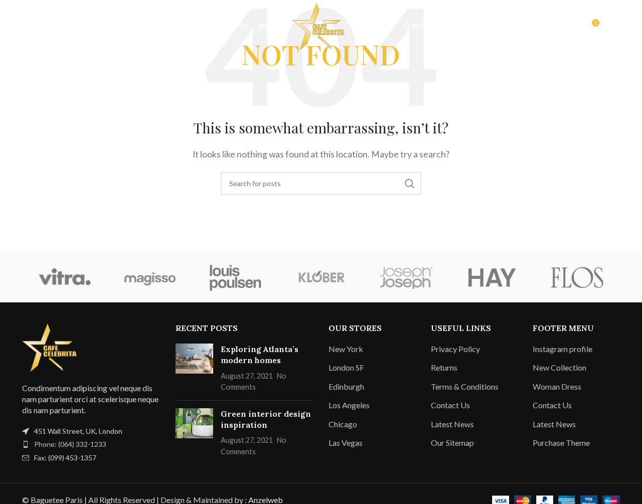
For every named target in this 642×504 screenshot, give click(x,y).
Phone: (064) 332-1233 (70, 444)
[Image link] (52, 346)
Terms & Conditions (465, 386)
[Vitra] (64, 277)
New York (346, 349)
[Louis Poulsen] (235, 277)
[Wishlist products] (47, 27)
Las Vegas (346, 442)
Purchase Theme (561, 442)
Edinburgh (346, 386)
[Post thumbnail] (194, 368)
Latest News (452, 424)
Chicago (343, 424)
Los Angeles (349, 405)
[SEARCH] (409, 183)
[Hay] (491, 277)
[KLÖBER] (321, 277)
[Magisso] (150, 277)
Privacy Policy (455, 349)
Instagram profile (562, 349)
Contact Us (450, 405)
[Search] (27, 27)
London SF (346, 367)
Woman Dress (557, 386)
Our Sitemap (452, 442)
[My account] (570, 27)
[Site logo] (321, 25)
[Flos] (577, 277)
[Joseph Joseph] (406, 277)
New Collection (559, 367)
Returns (444, 367)
